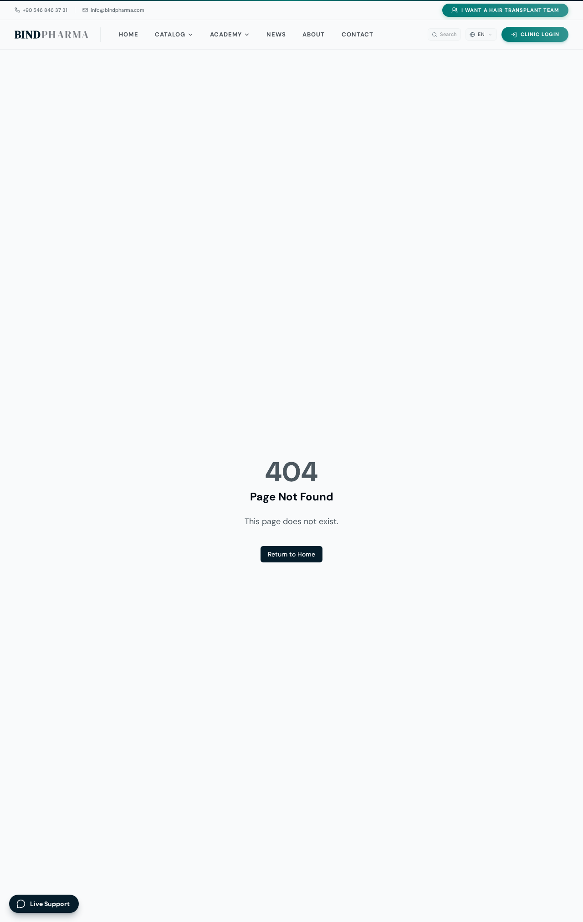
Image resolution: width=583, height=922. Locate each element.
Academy (226, 34)
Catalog (170, 34)
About (313, 34)
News (276, 34)
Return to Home (291, 554)
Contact (357, 34)
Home (128, 34)
